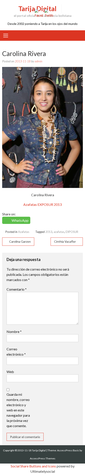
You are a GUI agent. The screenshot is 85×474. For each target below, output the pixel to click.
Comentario (17, 289)
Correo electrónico (16, 351)
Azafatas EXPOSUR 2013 (42, 204)
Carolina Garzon (20, 241)
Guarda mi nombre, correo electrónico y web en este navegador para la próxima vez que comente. (18, 410)
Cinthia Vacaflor (65, 241)
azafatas (59, 232)
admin (38, 61)
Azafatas (23, 232)
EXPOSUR (72, 232)
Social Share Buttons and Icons (33, 466)
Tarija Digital (37, 8)
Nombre (14, 331)
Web (10, 372)
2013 (48, 232)
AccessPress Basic (68, 450)
